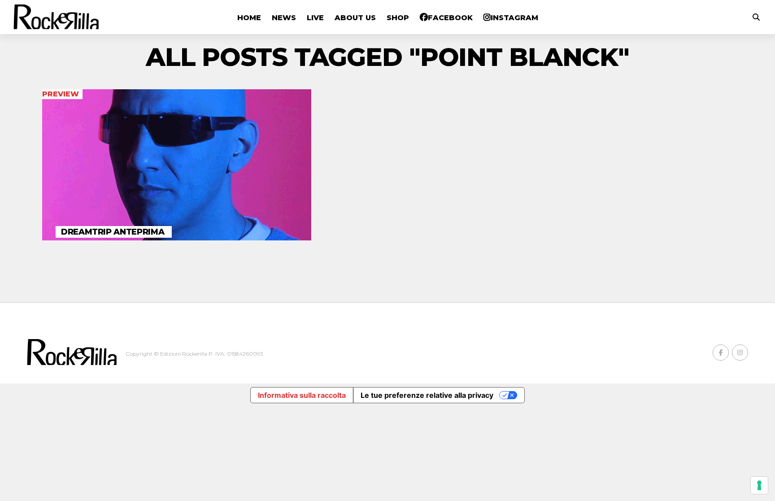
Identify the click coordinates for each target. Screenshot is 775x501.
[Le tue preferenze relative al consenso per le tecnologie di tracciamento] (759, 485)
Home (249, 17)
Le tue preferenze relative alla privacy (427, 395)
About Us (355, 17)
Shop (398, 17)
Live (315, 17)
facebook (450, 17)
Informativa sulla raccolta (302, 395)
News (284, 17)
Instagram (514, 17)
